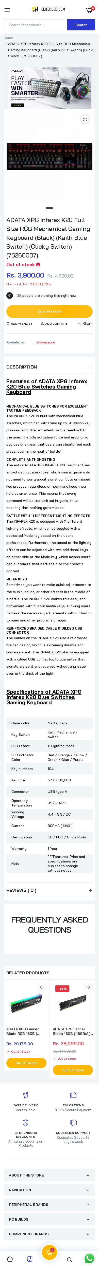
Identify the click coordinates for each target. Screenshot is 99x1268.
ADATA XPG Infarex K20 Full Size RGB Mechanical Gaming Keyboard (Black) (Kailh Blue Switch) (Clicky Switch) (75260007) (48, 237)
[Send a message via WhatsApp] (89, 1258)
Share (87, 323)
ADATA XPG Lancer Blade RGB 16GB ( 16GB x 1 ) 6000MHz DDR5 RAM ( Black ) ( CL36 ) (24, 1031)
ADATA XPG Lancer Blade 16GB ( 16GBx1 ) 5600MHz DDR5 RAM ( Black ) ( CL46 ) (72, 1031)
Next (88, 1029)
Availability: (15, 342)
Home (8, 37)
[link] (41, 987)
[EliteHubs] (48, 10)
